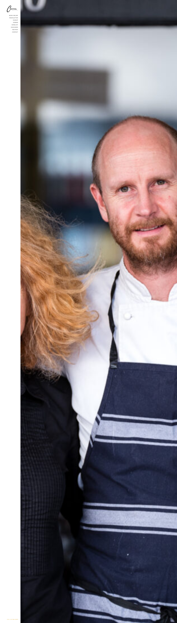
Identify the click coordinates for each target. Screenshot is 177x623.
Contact (15, 32)
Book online (13, 15)
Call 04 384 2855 (12, 619)
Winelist (15, 25)
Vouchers (14, 27)
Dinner (15, 22)
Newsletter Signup (13, 19)
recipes (15, 29)
